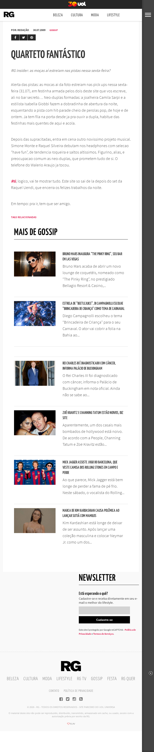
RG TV (81, 679)
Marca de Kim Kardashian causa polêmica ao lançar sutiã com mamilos (91, 513)
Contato (54, 690)
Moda (95, 15)
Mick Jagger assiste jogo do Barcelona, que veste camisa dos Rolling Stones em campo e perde (90, 467)
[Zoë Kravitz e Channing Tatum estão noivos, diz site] (35, 434)
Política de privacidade (78, 690)
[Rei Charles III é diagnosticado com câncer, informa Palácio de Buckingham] (35, 384)
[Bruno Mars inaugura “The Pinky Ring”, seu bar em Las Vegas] (35, 275)
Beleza (58, 15)
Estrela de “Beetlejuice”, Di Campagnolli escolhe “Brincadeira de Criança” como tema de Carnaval (94, 306)
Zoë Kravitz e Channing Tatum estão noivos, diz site (93, 415)
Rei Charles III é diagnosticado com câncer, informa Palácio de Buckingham (89, 365)
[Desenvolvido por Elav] (71, 725)
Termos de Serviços (103, 633)
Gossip (54, 30)
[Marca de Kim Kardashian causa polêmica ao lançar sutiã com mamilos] (35, 532)
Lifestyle (113, 15)
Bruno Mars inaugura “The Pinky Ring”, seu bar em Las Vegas (92, 256)
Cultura (77, 15)
